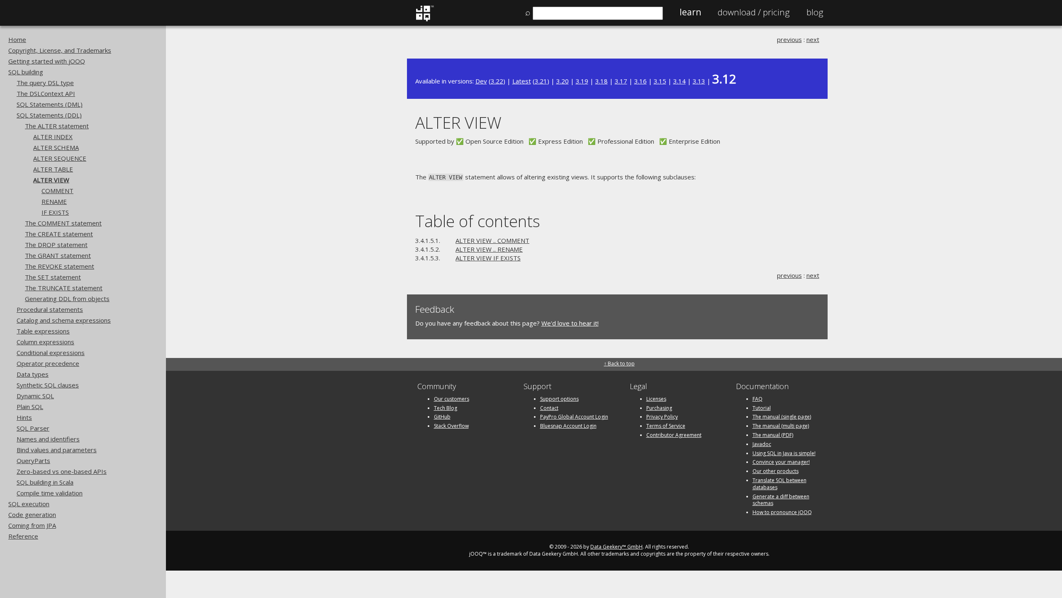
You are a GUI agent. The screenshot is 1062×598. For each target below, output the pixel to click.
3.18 (601, 81)
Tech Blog (445, 408)
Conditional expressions (51, 352)
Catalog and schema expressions (64, 320)
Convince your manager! (781, 462)
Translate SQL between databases (779, 484)
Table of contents (477, 221)
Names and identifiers (48, 439)
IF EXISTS (55, 212)
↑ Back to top (619, 363)
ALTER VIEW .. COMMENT (492, 240)
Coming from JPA (32, 525)
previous (789, 39)
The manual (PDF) (773, 435)
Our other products (776, 471)
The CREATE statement (59, 234)
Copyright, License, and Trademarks (59, 50)
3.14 (679, 81)
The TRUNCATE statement (63, 288)
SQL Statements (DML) (50, 104)
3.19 (582, 81)
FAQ (757, 398)
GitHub (442, 416)
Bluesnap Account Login (568, 425)
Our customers (451, 398)
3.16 (640, 81)
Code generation (32, 514)
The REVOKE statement (59, 266)
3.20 (562, 81)
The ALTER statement (57, 126)
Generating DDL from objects (67, 298)
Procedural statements (50, 309)
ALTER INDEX (53, 136)
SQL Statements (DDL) (49, 115)
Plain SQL (30, 406)
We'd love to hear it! (570, 323)
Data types (33, 374)
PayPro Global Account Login (574, 416)
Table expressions (43, 331)
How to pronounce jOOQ (782, 512)
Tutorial (762, 408)
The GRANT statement (58, 255)
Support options (559, 398)
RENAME (54, 201)
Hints (24, 417)
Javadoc (762, 444)
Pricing (754, 12)
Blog (814, 12)
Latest (521, 81)
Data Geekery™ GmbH (616, 546)
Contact (549, 408)
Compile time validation (50, 493)
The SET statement (53, 277)
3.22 (497, 81)
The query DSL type (45, 82)
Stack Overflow (451, 425)
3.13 (699, 81)
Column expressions (45, 342)
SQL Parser (33, 428)
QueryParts (33, 460)
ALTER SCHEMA (56, 147)
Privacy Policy (662, 416)
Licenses (656, 398)
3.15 (660, 81)
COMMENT (57, 190)
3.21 (541, 81)
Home (17, 39)
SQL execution (28, 504)
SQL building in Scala (45, 482)
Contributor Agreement (674, 435)
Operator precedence (48, 363)
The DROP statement (56, 244)
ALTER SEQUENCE (59, 158)
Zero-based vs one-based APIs (62, 471)
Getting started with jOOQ (46, 61)
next (812, 39)
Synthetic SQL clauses (48, 385)
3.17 (621, 81)
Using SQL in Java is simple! (784, 453)
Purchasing (659, 408)
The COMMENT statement (63, 223)
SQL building (25, 72)
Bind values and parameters (57, 450)
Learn (690, 12)
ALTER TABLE (53, 169)
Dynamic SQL (35, 396)
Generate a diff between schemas (781, 500)
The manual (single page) (782, 416)
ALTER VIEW (51, 180)
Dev (481, 81)
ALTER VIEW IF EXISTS (488, 258)
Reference (23, 536)
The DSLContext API (46, 93)
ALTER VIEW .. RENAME (489, 249)
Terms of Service (665, 425)
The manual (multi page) (781, 425)
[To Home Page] (424, 19)
